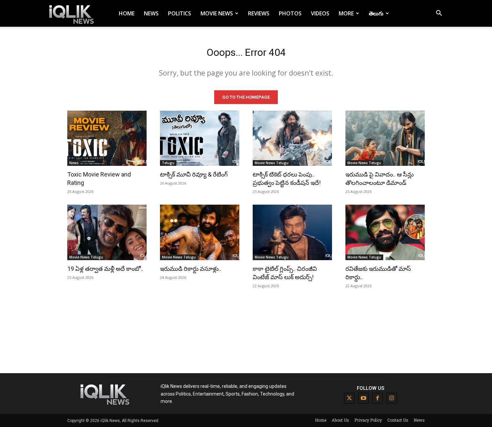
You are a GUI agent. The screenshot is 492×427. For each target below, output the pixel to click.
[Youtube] (363, 398)
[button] (439, 14)
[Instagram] (391, 398)
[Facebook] (377, 398)
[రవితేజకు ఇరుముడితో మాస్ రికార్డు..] (385, 232)
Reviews (258, 13)
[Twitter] (349, 398)
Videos (320, 13)
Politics (179, 13)
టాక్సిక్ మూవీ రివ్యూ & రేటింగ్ (194, 174)
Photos (290, 13)
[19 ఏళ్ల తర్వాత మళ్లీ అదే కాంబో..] (107, 232)
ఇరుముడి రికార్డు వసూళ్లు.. (190, 268)
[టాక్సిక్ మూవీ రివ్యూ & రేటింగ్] (199, 138)
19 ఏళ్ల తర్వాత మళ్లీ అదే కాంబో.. (105, 268)
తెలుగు (376, 13)
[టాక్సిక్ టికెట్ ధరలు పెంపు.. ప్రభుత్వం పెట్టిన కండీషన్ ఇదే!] (292, 138)
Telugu (168, 163)
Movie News (216, 13)
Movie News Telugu (272, 163)
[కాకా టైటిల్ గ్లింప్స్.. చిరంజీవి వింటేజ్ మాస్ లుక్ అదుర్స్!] (292, 232)
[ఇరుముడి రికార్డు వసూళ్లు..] (199, 232)
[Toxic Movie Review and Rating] (107, 138)
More (346, 13)
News (151, 13)
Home (127, 13)
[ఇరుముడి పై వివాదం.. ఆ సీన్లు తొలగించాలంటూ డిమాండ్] (385, 138)
